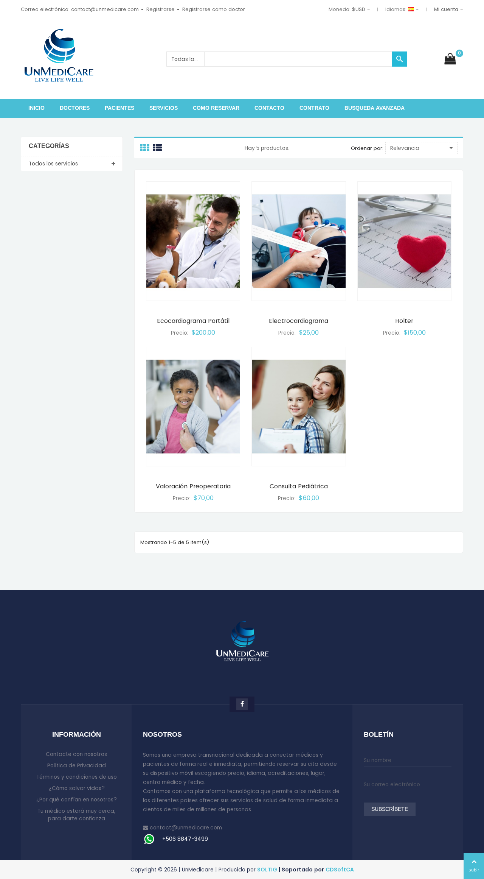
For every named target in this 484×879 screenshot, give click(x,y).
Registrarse (160, 9)
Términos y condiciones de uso (76, 777)
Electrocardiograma (298, 320)
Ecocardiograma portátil (193, 320)
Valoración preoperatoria (193, 486)
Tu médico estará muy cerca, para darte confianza (76, 814)
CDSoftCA (340, 869)
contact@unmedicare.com (186, 827)
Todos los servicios (53, 163)
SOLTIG (267, 869)
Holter (404, 320)
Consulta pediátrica (299, 486)
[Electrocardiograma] (298, 241)
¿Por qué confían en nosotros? (76, 799)
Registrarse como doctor (213, 9)
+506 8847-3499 (185, 839)
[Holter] (404, 241)
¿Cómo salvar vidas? (76, 788)
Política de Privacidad (76, 765)
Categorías (49, 146)
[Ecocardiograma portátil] (193, 241)
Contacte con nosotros (76, 754)
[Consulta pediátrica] (298, 406)
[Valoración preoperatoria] (193, 406)
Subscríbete (389, 809)
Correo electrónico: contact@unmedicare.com (80, 9)
